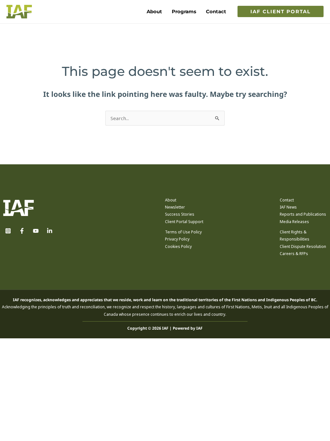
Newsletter (175, 207)
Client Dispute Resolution (303, 246)
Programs (184, 11)
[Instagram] (8, 231)
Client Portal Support (184, 221)
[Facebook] (22, 231)
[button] (281, 11)
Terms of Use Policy (183, 232)
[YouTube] (36, 231)
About (154, 11)
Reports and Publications (303, 214)
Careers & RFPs (294, 253)
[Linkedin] (50, 231)
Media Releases (294, 221)
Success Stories (179, 214)
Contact (216, 11)
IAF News (288, 207)
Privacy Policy (177, 239)
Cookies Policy (178, 246)
